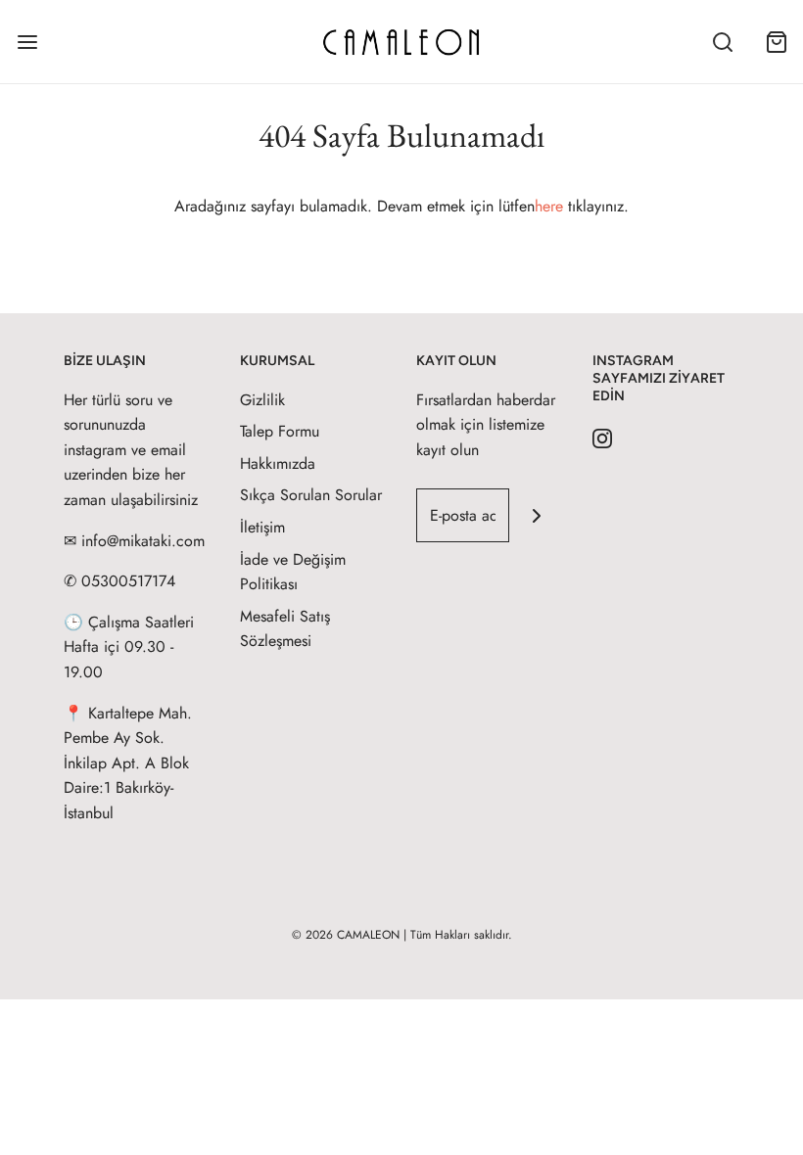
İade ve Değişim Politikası (293, 572)
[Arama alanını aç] (722, 42)
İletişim (262, 527)
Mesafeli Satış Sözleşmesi (285, 629)
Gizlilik (262, 400)
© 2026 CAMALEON (346, 935)
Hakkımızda (277, 463)
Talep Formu (279, 431)
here (549, 206)
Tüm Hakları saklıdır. (461, 935)
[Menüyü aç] (27, 42)
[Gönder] (536, 515)
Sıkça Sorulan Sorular (311, 495)
